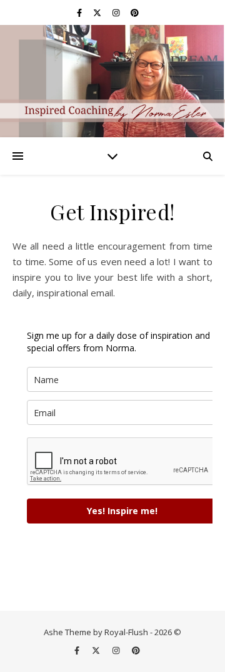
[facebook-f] (80, 12)
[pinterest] (135, 12)
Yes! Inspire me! (122, 511)
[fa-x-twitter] (98, 12)
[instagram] (116, 12)
